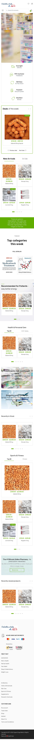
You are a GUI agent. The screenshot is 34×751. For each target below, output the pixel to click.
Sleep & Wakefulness (7, 669)
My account (4, 708)
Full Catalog (17, 251)
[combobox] (17, 10)
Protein (25, 459)
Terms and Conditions (7, 722)
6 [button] (22, 361)
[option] (17, 129)
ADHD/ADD (4, 658)
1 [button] (13, 211)
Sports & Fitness (6, 691)
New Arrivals (9, 159)
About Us (4, 719)
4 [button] (19, 211)
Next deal (21, 150)
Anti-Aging (24, 331)
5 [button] (21, 211)
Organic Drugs (17, 732)
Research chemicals (6, 697)
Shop (2, 713)
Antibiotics (4, 683)
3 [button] (19, 319)
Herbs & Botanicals (6, 685)
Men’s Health (5, 661)
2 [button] (15, 361)
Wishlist (3, 716)
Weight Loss (4, 672)
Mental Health (5, 663)
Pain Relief (4, 666)
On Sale (25, 159)
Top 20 (9, 331)
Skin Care (3, 688)
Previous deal (13, 150)
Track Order (4, 710)
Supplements (5, 694)
